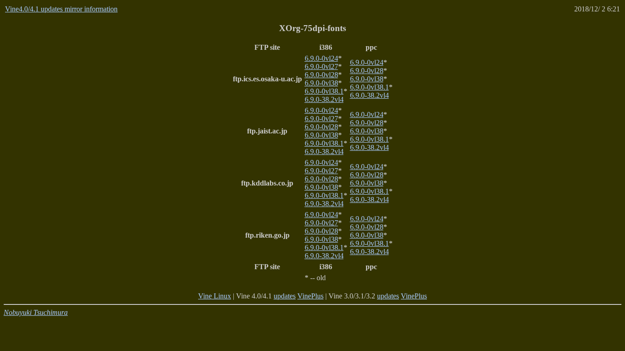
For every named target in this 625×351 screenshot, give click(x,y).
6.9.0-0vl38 (321, 83)
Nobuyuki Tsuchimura (36, 312)
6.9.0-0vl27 (321, 66)
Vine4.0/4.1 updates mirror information (61, 9)
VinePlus (310, 296)
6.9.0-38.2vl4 (324, 99)
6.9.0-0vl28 (321, 75)
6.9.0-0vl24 (321, 58)
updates (285, 296)
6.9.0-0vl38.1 (324, 91)
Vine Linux (214, 296)
